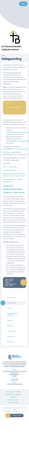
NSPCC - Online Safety (10, 167)
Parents (10, 320)
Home (3, 56)
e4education (22, 411)
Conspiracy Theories (9, 170)
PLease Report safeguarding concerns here (13, 107)
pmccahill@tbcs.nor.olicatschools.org (15, 149)
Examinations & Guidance (12, 314)
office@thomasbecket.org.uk (14, 384)
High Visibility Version (13, 392)
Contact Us (11, 342)
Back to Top (17, 415)
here (16, 160)
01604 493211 (14, 380)
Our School (11, 297)
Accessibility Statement (13, 394)
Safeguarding (12, 303)
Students (10, 326)
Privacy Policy (13, 400)
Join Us (9, 308)
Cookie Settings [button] (13, 402)
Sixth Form (11, 336)
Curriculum (11, 331)
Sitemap (13, 397)
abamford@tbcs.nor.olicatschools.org (15, 154)
